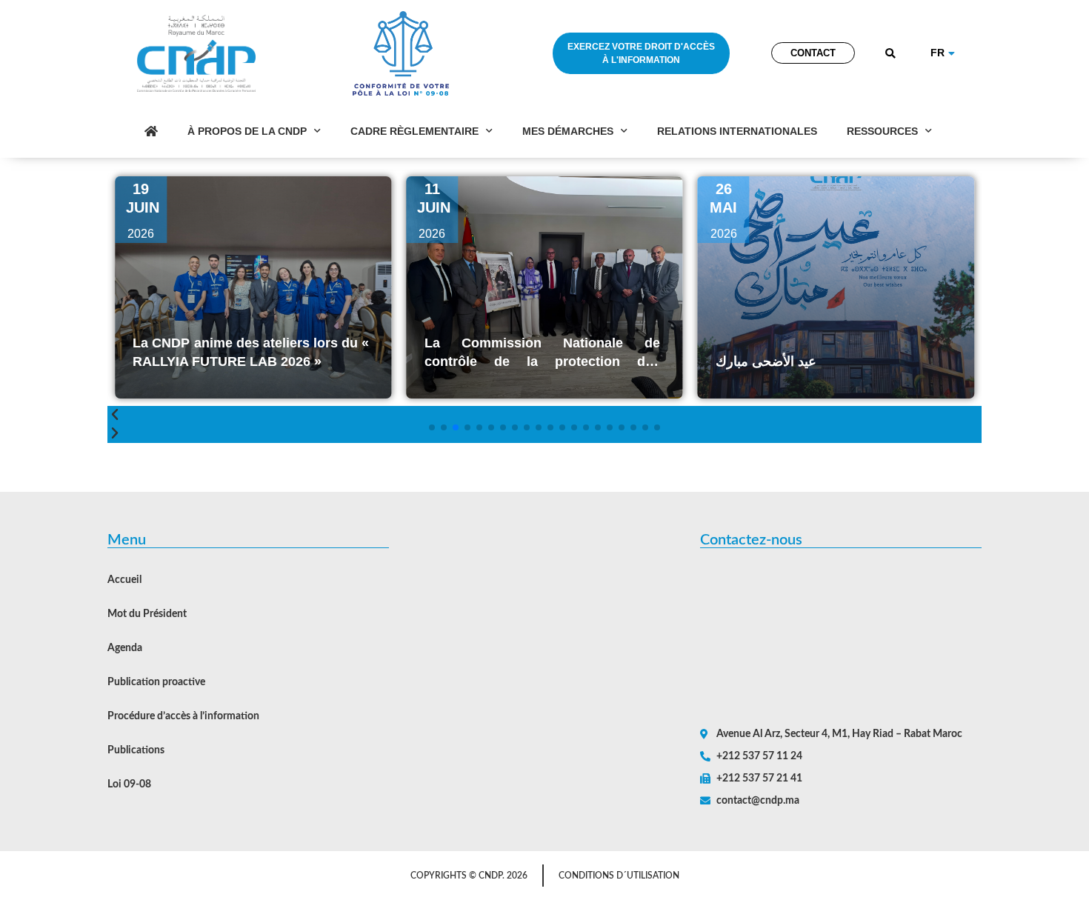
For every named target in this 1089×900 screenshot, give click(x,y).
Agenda (124, 648)
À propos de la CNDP (247, 131)
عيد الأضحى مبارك (657, 361)
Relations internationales (737, 131)
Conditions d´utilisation (619, 875)
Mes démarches (567, 131)
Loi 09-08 (129, 784)
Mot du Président (147, 614)
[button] (890, 53)
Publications (135, 750)
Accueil (124, 580)
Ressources (882, 131)
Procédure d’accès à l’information (183, 716)
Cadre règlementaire (414, 131)
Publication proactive (156, 682)
